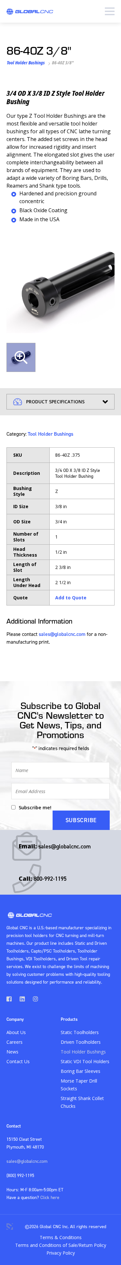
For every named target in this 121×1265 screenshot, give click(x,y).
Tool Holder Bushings (26, 63)
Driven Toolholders (81, 1042)
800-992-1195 (50, 878)
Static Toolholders (80, 1032)
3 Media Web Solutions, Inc (9, 1226)
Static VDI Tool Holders (85, 1061)
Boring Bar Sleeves (80, 1071)
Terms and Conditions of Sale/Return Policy (60, 1245)
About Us (16, 1032)
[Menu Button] (110, 11)
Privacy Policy (60, 1253)
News (12, 1052)
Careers (14, 1042)
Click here (49, 1197)
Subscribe (81, 820)
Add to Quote (70, 597)
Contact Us (18, 1061)
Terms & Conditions (61, 1237)
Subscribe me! (35, 807)
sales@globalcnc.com (62, 634)
